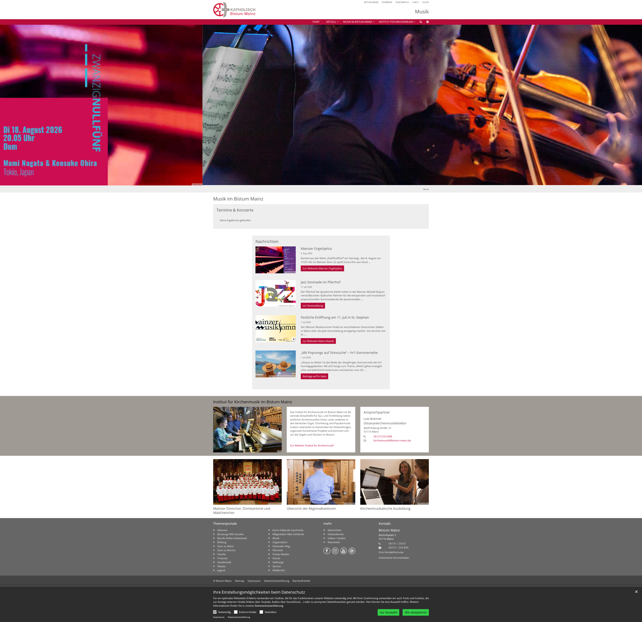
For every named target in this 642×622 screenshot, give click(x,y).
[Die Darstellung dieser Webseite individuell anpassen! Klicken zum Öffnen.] (425, 22)
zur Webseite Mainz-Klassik (318, 341)
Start (315, 21)
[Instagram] (335, 550)
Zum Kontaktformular (391, 552)
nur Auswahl (388, 612)
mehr (328, 523)
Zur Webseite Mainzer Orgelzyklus (322, 268)
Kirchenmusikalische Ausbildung (385, 508)
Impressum (219, 617)
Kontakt (385, 523)
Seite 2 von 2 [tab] (324, 182)
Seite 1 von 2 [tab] (318, 182)
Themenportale (225, 523)
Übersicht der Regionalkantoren (311, 508)
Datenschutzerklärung (269, 605)
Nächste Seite (635, 105)
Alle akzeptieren (416, 612)
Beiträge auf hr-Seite (314, 376)
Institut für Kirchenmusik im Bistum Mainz (252, 401)
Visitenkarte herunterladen (394, 557)
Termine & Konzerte (235, 210)
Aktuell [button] (331, 21)
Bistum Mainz (389, 530)
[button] (394, 22)
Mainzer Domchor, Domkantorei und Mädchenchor (241, 510)
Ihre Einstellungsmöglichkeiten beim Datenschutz (259, 592)
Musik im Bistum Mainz (238, 199)
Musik (426, 189)
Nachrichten (267, 241)
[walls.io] (352, 550)
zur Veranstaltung (313, 305)
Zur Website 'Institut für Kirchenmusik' (312, 445)
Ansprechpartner (377, 412)
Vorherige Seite (6, 105)
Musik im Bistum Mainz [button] (357, 21)
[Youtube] (343, 550)
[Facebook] (327, 550)
